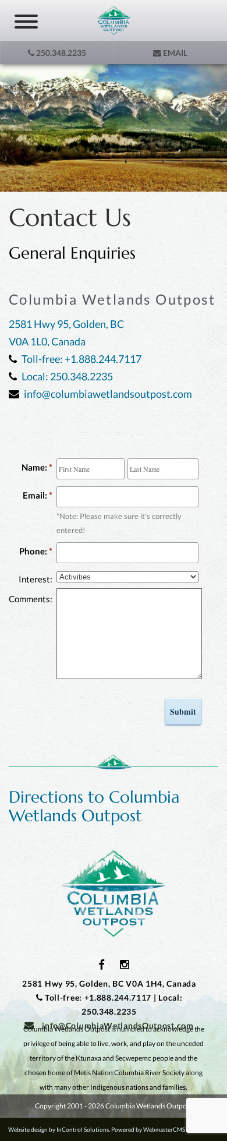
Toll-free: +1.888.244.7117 (81, 358)
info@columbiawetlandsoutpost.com (108, 393)
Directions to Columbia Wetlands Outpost (94, 806)
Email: (35, 495)
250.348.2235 (60, 53)
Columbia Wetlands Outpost (113, 893)
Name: (34, 467)
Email (174, 53)
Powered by (153, 1129)
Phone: (33, 551)
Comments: (30, 599)
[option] (113, 128)
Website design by (58, 1129)
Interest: (35, 579)
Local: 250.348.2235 (67, 376)
